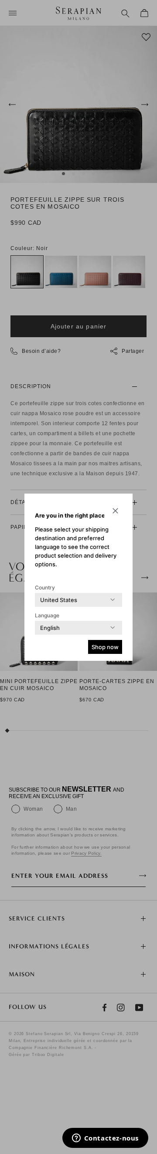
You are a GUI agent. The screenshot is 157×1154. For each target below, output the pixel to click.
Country (45, 587)
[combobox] (58, 600)
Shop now (105, 646)
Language (47, 615)
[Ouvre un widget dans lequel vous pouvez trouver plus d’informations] (105, 1139)
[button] (115, 511)
